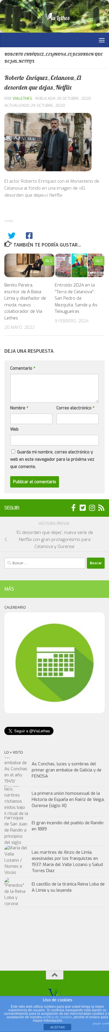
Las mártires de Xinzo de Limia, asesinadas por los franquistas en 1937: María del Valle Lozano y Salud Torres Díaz (67, 861)
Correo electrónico (75, 408)
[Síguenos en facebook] (73, 507)
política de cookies (57, 1017)
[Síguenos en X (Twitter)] (82, 507)
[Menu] (101, 40)
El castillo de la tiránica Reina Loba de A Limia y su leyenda (68, 887)
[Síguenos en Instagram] (91, 507)
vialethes (22, 98)
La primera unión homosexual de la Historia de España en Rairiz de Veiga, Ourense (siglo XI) (68, 799)
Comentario (22, 368)
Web (14, 429)
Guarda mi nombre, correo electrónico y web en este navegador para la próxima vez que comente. (52, 459)
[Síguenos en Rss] (101, 507)
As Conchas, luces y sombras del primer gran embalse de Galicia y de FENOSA (66, 770)
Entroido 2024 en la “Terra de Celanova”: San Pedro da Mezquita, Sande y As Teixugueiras (76, 298)
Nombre (19, 408)
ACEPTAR (57, 1027)
